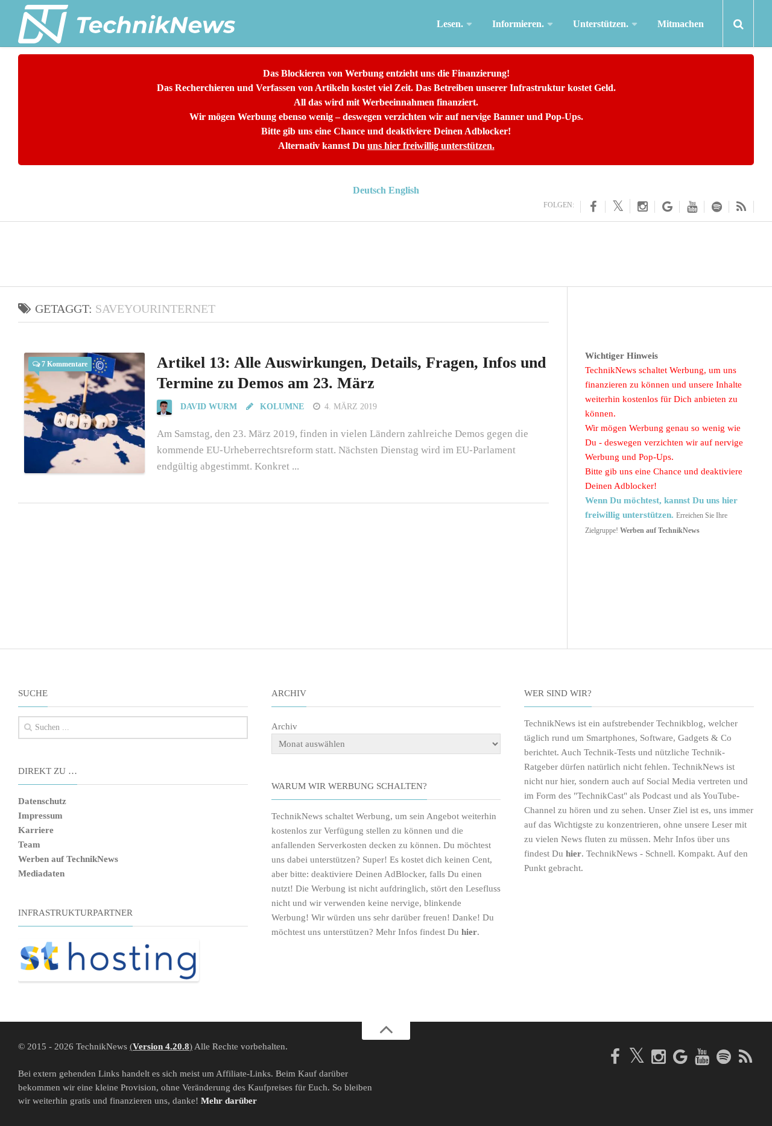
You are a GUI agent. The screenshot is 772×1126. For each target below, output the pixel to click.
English (403, 190)
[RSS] (741, 207)
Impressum (40, 815)
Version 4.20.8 (161, 1046)
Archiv (284, 726)
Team (29, 844)
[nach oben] (386, 1031)
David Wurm (208, 406)
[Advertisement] (386, 252)
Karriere (36, 830)
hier (469, 932)
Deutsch (369, 190)
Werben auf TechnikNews (68, 859)
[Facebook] (593, 207)
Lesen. (450, 24)
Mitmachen (680, 24)
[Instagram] (642, 207)
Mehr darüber (229, 1101)
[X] (618, 206)
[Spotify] (716, 207)
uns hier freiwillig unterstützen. (431, 145)
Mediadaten (41, 873)
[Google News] (667, 207)
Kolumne (281, 406)
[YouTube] (692, 207)
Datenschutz (42, 801)
